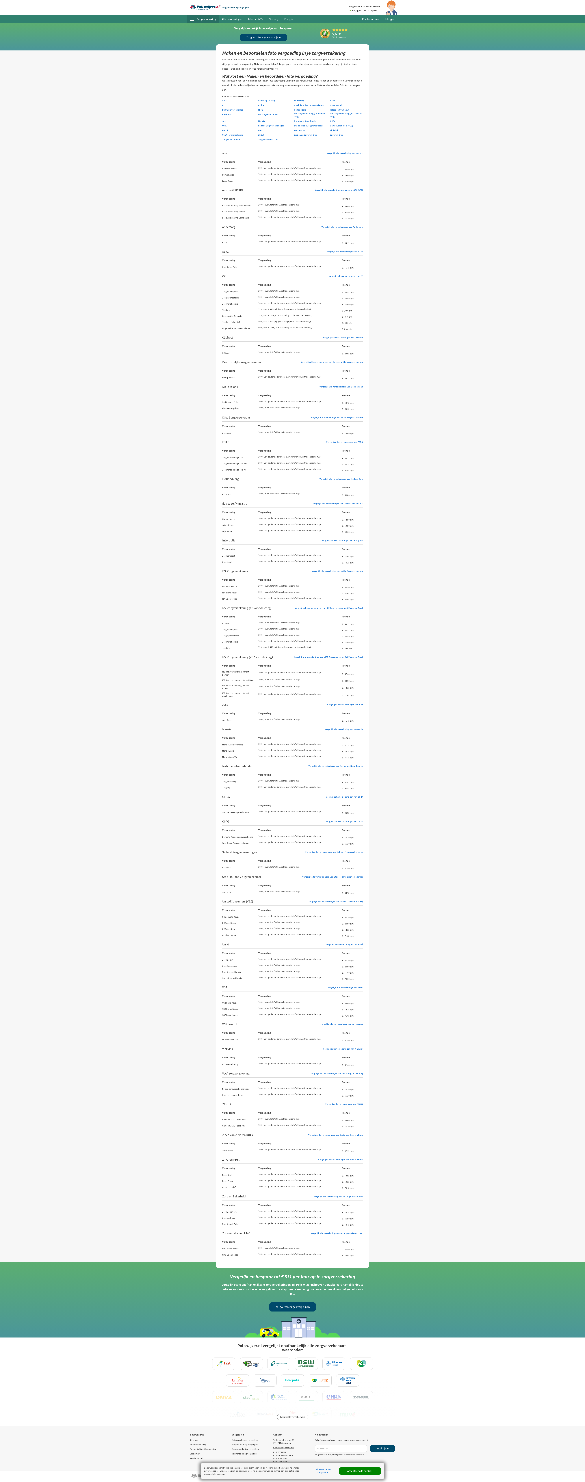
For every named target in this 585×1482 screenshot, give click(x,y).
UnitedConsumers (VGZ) (341, 125)
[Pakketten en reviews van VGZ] (361, 1364)
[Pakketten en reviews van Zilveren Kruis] (333, 1364)
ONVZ (225, 125)
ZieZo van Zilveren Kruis (305, 134)
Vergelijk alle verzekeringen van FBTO (344, 442)
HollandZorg (300, 109)
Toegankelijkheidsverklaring (203, 1449)
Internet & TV (255, 19)
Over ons (194, 1440)
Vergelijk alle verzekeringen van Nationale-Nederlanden (335, 766)
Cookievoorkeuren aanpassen (322, 1471)
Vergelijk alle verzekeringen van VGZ (345, 987)
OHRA (332, 121)
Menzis (261, 121)
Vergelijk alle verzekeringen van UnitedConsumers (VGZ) (335, 901)
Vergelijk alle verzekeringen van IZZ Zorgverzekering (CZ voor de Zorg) (329, 608)
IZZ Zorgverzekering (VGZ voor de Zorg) (346, 115)
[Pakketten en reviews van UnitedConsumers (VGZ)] (320, 1380)
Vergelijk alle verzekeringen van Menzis (344, 729)
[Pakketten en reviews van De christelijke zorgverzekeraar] (278, 1364)
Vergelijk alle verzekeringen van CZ (346, 276)
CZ (223, 105)
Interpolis (227, 114)
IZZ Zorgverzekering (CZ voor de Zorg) (309, 115)
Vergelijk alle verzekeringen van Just (345, 704)
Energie (288, 19)
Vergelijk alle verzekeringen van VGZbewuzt (341, 1024)
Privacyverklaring (198, 1444)
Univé (225, 130)
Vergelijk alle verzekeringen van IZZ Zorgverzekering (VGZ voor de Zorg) (328, 657)
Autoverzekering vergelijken (245, 1440)
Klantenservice (370, 19)
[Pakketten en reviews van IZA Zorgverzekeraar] (223, 1364)
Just (224, 121)
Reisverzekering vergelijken (245, 1453)
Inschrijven (383, 1448)
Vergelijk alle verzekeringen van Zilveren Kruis (340, 1159)
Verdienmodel (196, 1458)
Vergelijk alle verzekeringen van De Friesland (341, 386)
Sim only (273, 19)
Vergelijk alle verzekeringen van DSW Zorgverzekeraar (337, 417)
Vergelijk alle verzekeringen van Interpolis (342, 540)
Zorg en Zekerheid (231, 139)
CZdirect (262, 105)
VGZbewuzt (299, 130)
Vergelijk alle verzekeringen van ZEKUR (344, 1104)
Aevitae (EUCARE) (266, 100)
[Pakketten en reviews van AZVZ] (265, 1380)
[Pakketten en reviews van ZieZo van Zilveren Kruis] (347, 1380)
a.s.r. (224, 100)
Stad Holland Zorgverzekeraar (308, 125)
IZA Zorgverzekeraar (268, 114)
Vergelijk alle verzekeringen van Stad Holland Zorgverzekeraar (332, 876)
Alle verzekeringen (232, 19)
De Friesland (336, 105)
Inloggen (390, 19)
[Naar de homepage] (205, 7)
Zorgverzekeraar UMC (268, 139)
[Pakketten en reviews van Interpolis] (292, 1380)
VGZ (260, 130)
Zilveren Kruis (336, 134)
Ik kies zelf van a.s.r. (339, 109)
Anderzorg (299, 100)
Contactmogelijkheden (283, 1447)
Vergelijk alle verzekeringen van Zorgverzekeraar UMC (337, 1233)
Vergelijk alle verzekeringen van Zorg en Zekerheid (338, 1196)
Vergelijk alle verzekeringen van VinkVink (343, 1048)
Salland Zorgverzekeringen (271, 125)
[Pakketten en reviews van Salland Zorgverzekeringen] (237, 1380)
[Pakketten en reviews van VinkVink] (251, 1364)
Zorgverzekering (235, 7)
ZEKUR (261, 134)
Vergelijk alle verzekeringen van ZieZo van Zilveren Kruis (335, 1135)
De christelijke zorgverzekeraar (309, 105)
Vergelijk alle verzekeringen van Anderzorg (342, 227)
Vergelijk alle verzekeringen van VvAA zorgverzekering (336, 1073)
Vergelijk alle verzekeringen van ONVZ (344, 821)
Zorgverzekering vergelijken (245, 1444)
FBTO (260, 109)
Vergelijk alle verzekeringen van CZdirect (343, 337)
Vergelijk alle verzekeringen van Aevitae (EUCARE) (339, 190)
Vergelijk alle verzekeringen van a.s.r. (345, 153)
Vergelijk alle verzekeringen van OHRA (344, 796)
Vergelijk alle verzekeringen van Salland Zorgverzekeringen (334, 852)
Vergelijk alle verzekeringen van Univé (344, 944)
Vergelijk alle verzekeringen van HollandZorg (341, 479)
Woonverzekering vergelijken (245, 1449)
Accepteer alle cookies (360, 1471)
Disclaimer (195, 1453)
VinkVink (334, 130)
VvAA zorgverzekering (232, 134)
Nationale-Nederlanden (305, 121)
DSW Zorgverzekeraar (232, 109)
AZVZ (332, 100)
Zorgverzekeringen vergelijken (263, 37)
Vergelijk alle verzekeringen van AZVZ (345, 251)
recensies (339, 37)
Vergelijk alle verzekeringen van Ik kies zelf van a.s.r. (337, 503)
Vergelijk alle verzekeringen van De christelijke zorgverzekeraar (332, 362)
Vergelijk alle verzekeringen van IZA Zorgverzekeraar (337, 571)
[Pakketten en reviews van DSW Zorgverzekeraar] (306, 1364)
